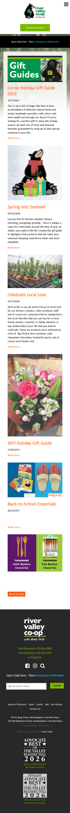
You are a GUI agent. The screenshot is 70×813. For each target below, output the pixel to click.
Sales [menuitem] (31, 704)
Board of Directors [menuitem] (17, 704)
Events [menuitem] (39, 704)
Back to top (16, 594)
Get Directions (52, 717)
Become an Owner (35, 27)
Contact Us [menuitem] (35, 709)
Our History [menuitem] (56, 704)
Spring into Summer (26, 207)
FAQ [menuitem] (47, 704)
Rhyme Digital (47, 732)
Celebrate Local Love (27, 294)
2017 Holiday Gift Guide (30, 443)
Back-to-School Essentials (32, 504)
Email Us (36, 657)
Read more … (15, 138)
